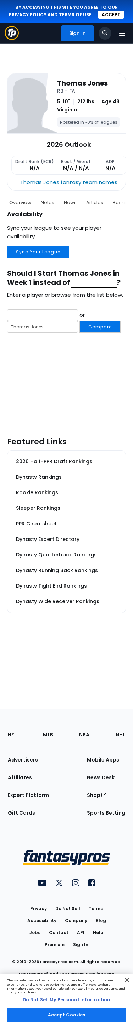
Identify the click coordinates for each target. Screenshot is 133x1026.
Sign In (80, 945)
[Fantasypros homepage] (12, 38)
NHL (120, 734)
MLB (48, 734)
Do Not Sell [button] (67, 908)
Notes (47, 202)
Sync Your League (38, 252)
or (95, 320)
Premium (55, 945)
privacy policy (27, 15)
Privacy (38, 908)
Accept (111, 15)
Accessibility (41, 920)
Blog (101, 920)
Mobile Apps (103, 759)
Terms (96, 908)
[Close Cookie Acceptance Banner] (127, 980)
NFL (12, 734)
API (80, 932)
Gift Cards (21, 812)
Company (76, 920)
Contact (58, 932)
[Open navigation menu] (122, 33)
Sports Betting (106, 812)
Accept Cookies (66, 1015)
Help (98, 932)
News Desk (101, 777)
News (70, 202)
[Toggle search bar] (105, 33)
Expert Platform (28, 795)
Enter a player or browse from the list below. (65, 294)
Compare (100, 327)
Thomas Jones (82, 83)
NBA (84, 734)
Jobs (34, 932)
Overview (20, 202)
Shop (94, 795)
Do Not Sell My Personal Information (66, 1000)
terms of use (75, 15)
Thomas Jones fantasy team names (68, 182)
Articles (94, 202)
